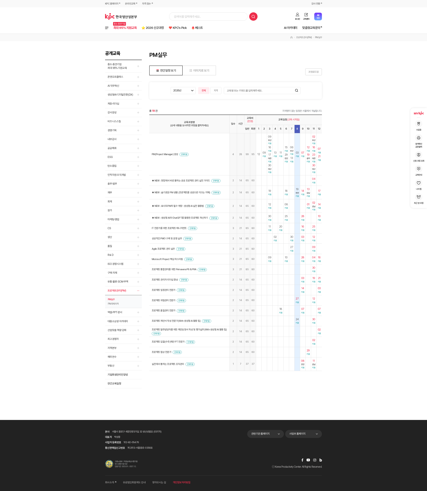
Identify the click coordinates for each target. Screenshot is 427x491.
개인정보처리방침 (181, 482)
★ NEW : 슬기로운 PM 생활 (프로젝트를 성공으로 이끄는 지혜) (181, 192)
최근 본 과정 (418, 203)
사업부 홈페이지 (297, 433)
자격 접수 (146, 3)
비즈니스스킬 (114, 121)
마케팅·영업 (113, 219)
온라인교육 (130, 3)
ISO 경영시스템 (115, 264)
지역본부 (112, 348)
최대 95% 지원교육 (125, 28)
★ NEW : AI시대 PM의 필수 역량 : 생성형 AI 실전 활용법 (178, 205)
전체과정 (106, 28)
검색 (253, 16)
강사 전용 (315, 3)
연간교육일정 (114, 383)
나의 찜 (418, 189)
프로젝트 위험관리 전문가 (163, 300)
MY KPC (419, 113)
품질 (110, 246)
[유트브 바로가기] (308, 460)
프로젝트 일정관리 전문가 (163, 290)
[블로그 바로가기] (321, 460)
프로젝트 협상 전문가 (161, 352)
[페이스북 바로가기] (302, 460)
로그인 (297, 19)
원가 (110, 210)
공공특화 (112, 148)
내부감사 (112, 139)
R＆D (110, 255)
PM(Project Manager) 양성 (165, 154)
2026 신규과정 (155, 28)
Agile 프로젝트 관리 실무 (163, 248)
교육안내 (418, 175)
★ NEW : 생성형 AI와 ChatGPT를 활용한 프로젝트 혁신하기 (180, 217)
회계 (110, 201)
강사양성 (112, 112)
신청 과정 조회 (418, 161)
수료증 (418, 130)
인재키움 (184, 154)
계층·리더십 (113, 103)
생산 (110, 237)
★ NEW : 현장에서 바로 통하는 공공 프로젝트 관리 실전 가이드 (181, 180)
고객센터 (306, 19)
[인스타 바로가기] (314, 460)
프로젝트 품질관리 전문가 (163, 310)
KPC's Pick (180, 28)
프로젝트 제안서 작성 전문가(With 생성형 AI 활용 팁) (176, 320)
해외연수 (112, 356)
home (291, 37)
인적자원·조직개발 (117, 174)
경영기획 (112, 130)
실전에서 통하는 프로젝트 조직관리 (168, 364)
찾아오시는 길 (159, 482)
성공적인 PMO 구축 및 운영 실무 (167, 238)
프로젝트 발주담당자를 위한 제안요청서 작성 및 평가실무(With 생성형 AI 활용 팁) (189, 329)
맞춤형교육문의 (311, 28)
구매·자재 (112, 272)
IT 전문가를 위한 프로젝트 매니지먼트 (169, 228)
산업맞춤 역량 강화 (117, 330)
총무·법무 (112, 183)
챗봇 (318, 16)
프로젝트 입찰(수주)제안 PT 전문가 (168, 341)
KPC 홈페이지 (111, 3)
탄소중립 (112, 165)
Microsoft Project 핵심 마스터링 (167, 259)
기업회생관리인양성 (118, 374)
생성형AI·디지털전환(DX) (120, 94)
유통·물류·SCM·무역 (118, 281)
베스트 (199, 28)
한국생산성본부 (121, 16)
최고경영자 (113, 339)
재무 (110, 192)
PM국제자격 (113, 303)
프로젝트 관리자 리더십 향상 (165, 279)
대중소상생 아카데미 (118, 321)
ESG (110, 157)
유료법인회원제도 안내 (134, 482)
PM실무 (318, 37)
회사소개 (109, 482)
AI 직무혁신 (113, 85)
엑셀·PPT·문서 (115, 312)
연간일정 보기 (168, 70)
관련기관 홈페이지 (260, 433)
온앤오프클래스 (115, 76)
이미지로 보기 (201, 70)
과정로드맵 (313, 71)
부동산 (111, 365)
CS (109, 228)
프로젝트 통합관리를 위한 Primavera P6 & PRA (174, 269)
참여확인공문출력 (418, 145)
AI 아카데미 (290, 28)
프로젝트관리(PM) (304, 37)
